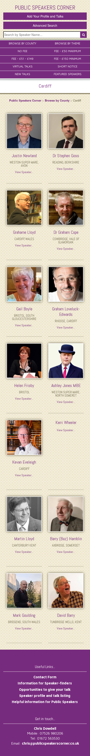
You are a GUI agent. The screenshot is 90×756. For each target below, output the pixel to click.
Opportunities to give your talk (45, 689)
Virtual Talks (23, 66)
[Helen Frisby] (24, 360)
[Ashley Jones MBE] (65, 360)
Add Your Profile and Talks (45, 16)
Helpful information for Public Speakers (45, 702)
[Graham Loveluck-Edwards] (65, 283)
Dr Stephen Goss (66, 155)
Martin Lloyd (24, 539)
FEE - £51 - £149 (22, 58)
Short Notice (67, 66)
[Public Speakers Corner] (45, 7)
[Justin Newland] (24, 130)
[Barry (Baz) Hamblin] (65, 513)
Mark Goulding (24, 615)
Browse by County (57, 100)
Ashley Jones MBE (66, 385)
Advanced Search (45, 25)
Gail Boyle (24, 309)
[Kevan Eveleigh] (24, 437)
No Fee (22, 51)
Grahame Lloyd (24, 232)
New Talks (22, 74)
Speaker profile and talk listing (44, 696)
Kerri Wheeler (65, 422)
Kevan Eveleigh (24, 462)
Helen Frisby (24, 385)
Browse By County (22, 43)
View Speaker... (24, 172)
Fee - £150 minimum (67, 58)
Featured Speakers (67, 74)
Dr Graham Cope (66, 232)
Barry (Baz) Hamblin (66, 539)
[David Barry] (65, 590)
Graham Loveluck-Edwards (66, 311)
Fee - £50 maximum (67, 51)
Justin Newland (24, 155)
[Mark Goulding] (24, 590)
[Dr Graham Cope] (65, 207)
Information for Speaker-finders (45, 683)
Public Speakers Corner (25, 100)
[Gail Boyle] (24, 283)
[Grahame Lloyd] (24, 207)
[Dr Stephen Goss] (65, 130)
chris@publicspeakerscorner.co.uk (50, 743)
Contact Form (44, 677)
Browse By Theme (67, 43)
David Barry (66, 615)
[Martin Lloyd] (24, 513)
